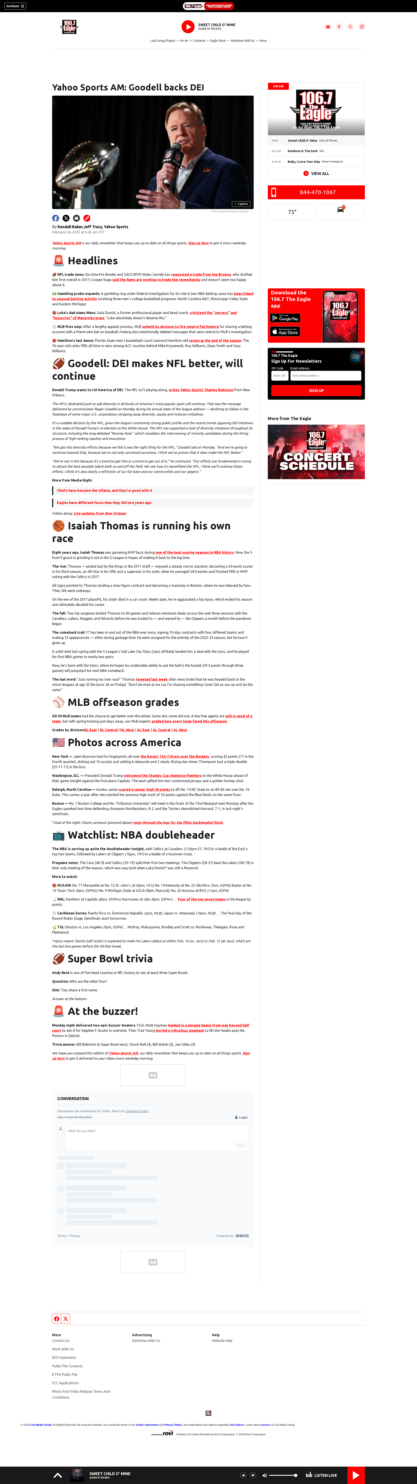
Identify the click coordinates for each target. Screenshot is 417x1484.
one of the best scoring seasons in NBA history (195, 552)
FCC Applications (65, 1383)
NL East (90, 730)
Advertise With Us (243, 40)
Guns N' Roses (209, 28)
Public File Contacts (67, 1366)
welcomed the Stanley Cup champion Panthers (163, 776)
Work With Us (63, 1349)
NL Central (108, 730)
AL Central (161, 730)
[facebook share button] (55, 218)
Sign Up (316, 390)
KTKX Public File (64, 1374)
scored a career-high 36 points (144, 789)
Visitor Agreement (147, 1424)
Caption (241, 204)
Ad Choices (237, 1424)
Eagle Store (218, 40)
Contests (199, 40)
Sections (12, 6)
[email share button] (76, 218)
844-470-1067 (318, 192)
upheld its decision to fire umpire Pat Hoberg (180, 327)
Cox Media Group (40, 1424)
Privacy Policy (173, 1424)
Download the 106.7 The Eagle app (291, 299)
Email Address (299, 368)
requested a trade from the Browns (201, 274)
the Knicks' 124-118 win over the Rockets (175, 756)
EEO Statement (64, 1357)
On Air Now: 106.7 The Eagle (316, 127)
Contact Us (61, 1341)
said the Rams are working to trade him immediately (156, 280)
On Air (184, 40)
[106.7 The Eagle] (208, 6)
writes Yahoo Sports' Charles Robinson (201, 390)
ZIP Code (277, 368)
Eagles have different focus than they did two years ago (104, 503)
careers (265, 1424)
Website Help (222, 1341)
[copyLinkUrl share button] (86, 218)
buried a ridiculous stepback (180, 1030)
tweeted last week (152, 679)
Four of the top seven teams (202, 899)
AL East (143, 730)
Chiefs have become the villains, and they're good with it (104, 490)
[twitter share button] (66, 218)
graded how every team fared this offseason (189, 721)
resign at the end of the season (215, 340)
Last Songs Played (163, 40)
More (263, 40)
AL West (180, 730)
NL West (127, 730)
